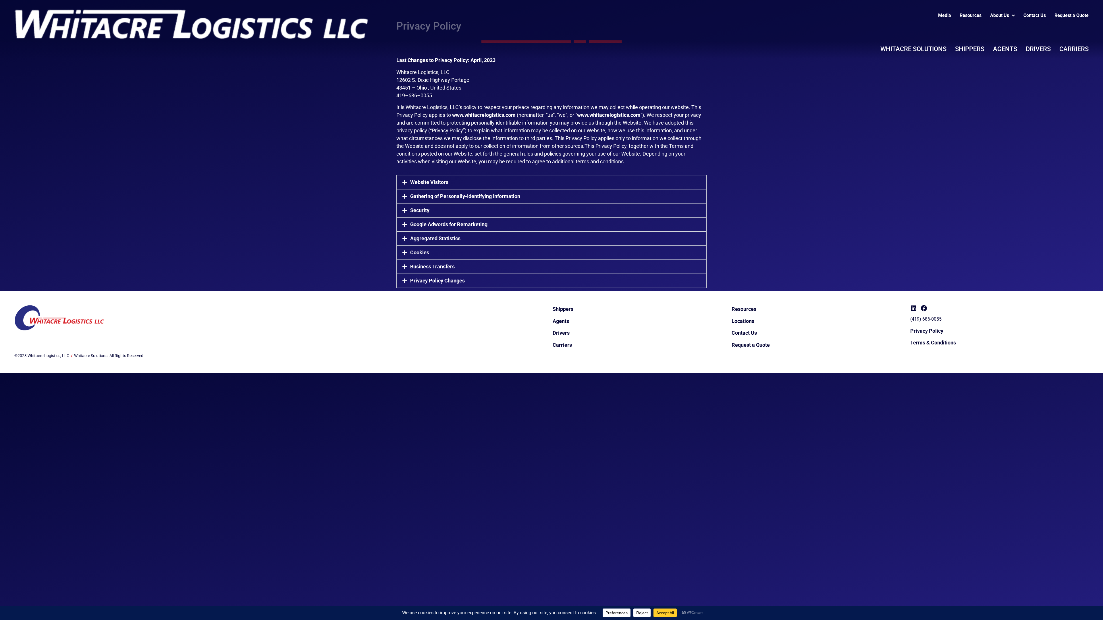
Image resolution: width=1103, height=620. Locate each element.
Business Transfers (432, 267)
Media (944, 15)
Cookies (419, 252)
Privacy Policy (926, 331)
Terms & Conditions (933, 343)
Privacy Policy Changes (437, 281)
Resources (970, 15)
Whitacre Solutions (913, 49)
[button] (551, 182)
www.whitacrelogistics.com (484, 115)
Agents (1005, 49)
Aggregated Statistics (435, 238)
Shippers (969, 49)
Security (419, 210)
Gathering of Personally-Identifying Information (465, 196)
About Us (999, 15)
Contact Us (1034, 15)
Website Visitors (429, 182)
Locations (743, 321)
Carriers (1074, 49)
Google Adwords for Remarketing (448, 224)
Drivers (1038, 49)
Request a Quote (1071, 15)
